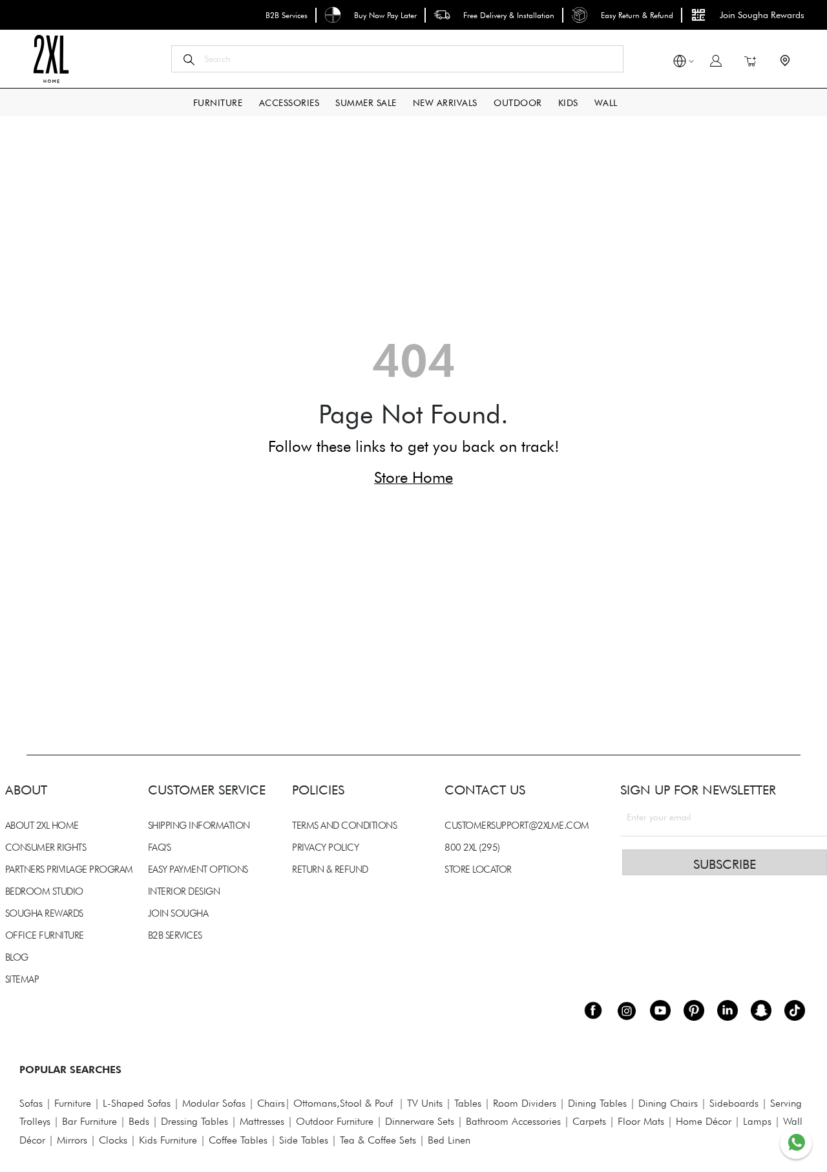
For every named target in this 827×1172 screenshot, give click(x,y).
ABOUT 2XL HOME (42, 825)
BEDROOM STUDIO (44, 891)
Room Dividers (524, 1103)
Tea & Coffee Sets (376, 1140)
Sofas (31, 1103)
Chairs (271, 1103)
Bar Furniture (89, 1121)
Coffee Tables (238, 1140)
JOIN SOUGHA (178, 913)
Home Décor (703, 1121)
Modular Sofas (214, 1103)
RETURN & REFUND (330, 869)
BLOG (16, 957)
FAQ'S (159, 847)
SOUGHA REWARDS (44, 913)
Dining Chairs (668, 1103)
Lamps (757, 1121)
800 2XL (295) (472, 847)
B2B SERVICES (175, 935)
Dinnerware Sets (419, 1121)
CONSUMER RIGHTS (46, 847)
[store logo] (51, 59)
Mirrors (72, 1140)
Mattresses (262, 1121)
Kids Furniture (168, 1140)
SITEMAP (22, 979)
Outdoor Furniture (334, 1121)
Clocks (113, 1140)
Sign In (716, 61)
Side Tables (303, 1140)
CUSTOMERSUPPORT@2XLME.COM (517, 825)
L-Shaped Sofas (137, 1103)
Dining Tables (597, 1103)
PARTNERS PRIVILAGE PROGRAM (69, 869)
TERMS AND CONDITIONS (344, 825)
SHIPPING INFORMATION (199, 825)
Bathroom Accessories (513, 1121)
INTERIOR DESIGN (184, 891)
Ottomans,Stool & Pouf (343, 1103)
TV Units (425, 1103)
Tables (467, 1103)
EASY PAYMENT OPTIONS (198, 869)
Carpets (589, 1121)
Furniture (72, 1103)
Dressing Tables (194, 1121)
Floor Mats (641, 1121)
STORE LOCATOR (478, 869)
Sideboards (734, 1103)
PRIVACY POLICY (325, 847)
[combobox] (397, 58)
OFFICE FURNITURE (44, 935)
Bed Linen (449, 1140)
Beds (139, 1121)
